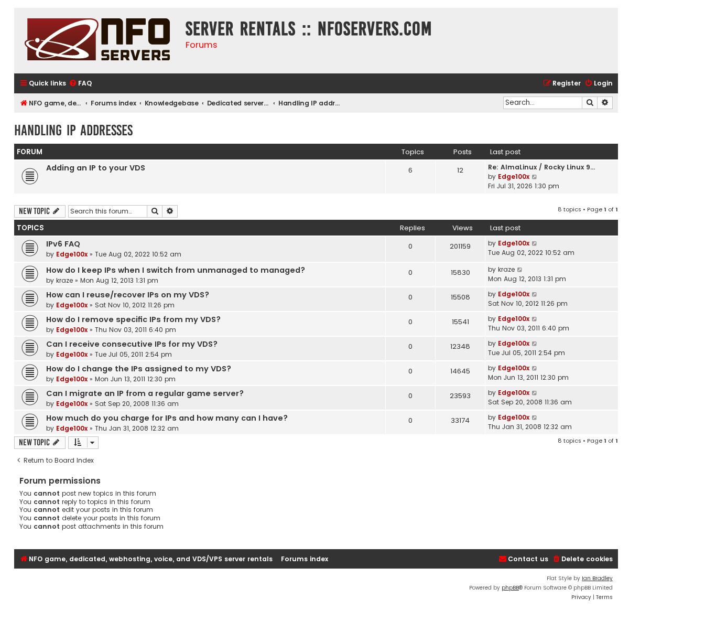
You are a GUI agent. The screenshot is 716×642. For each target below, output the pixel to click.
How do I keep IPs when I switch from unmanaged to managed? (175, 270)
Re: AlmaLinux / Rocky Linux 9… (541, 167)
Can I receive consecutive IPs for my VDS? (132, 344)
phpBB (510, 588)
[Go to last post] (534, 243)
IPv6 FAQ (63, 244)
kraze (64, 280)
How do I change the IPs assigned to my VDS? (138, 368)
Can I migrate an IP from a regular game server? (145, 393)
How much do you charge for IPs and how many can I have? (167, 418)
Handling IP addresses (73, 130)
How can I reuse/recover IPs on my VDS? (127, 295)
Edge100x (513, 176)
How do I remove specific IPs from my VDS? (133, 319)
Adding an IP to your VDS (95, 168)
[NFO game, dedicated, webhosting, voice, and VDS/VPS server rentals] (97, 40)
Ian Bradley (597, 578)
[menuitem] (80, 84)
